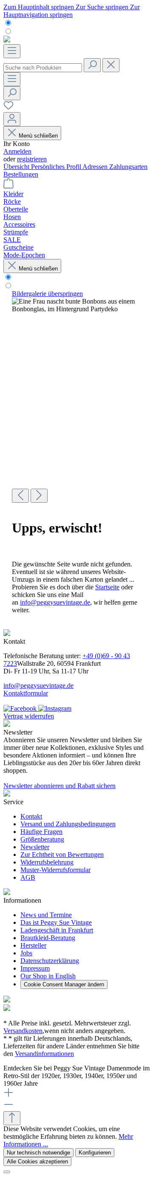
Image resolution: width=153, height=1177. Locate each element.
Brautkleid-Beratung (47, 937)
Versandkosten (22, 1030)
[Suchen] (92, 65)
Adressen (95, 166)
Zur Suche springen (103, 7)
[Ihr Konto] (11, 119)
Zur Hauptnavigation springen (71, 10)
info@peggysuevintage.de (55, 602)
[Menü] (11, 51)
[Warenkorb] (8, 186)
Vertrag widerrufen (28, 716)
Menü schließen (38, 135)
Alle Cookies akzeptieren (37, 1161)
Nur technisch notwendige (38, 1152)
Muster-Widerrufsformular (55, 869)
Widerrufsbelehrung (47, 862)
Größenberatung (42, 839)
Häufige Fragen (41, 831)
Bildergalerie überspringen (47, 293)
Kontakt (31, 816)
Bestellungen (20, 174)
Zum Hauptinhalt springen (39, 7)
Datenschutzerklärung (49, 960)
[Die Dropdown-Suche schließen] (110, 65)
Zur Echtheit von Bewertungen (62, 854)
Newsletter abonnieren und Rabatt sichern (59, 785)
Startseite (107, 587)
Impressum (35, 968)
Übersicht (17, 166)
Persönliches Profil (56, 166)
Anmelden (17, 151)
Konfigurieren (95, 1152)
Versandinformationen (44, 1053)
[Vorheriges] (20, 496)
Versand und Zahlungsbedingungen (68, 824)
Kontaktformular (25, 693)
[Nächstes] (39, 496)
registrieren (32, 159)
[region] (76, 396)
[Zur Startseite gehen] (6, 40)
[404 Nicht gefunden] (76, 305)
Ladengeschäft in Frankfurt (56, 930)
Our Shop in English (48, 976)
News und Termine (46, 914)
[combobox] (42, 67)
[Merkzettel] (8, 108)
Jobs (26, 953)
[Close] (6, 1172)
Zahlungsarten (128, 166)
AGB (27, 877)
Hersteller (33, 945)
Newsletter (34, 846)
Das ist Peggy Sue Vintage (56, 922)
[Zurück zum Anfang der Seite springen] (11, 1118)
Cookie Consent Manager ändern (64, 984)
